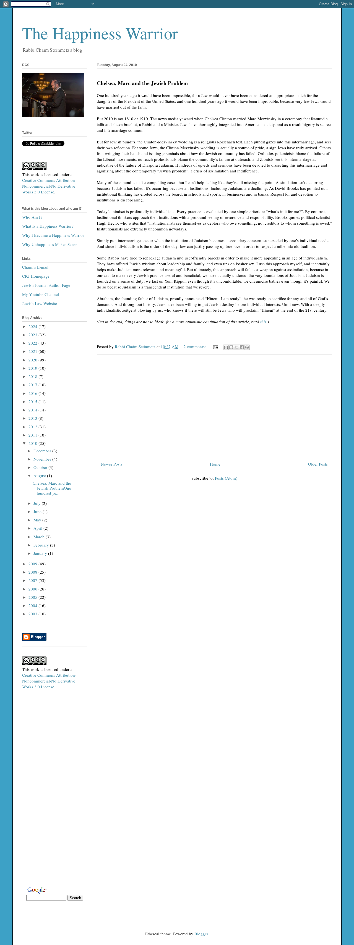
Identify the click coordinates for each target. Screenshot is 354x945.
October (40, 467)
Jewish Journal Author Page (46, 285)
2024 (33, 326)
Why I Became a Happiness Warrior (53, 235)
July (37, 503)
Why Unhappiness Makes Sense (49, 244)
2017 (33, 384)
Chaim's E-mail (35, 267)
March (39, 536)
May (37, 520)
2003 (33, 613)
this (263, 321)
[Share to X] (236, 347)
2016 (33, 393)
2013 (33, 418)
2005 (33, 597)
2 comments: (195, 346)
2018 (33, 376)
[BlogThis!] (231, 347)
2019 (33, 368)
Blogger (201, 933)
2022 (33, 343)
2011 (33, 435)
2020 (33, 360)
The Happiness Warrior (100, 33)
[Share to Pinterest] (247, 347)
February (41, 545)
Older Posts (318, 464)
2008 (33, 572)
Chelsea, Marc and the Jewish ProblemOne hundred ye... (52, 488)
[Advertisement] (214, 405)
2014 (33, 410)
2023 (33, 334)
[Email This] (226, 347)
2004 (33, 605)
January (40, 553)
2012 (33, 426)
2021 (33, 351)
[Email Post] (215, 346)
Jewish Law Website (39, 303)
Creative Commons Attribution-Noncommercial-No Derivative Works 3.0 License (49, 186)
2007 (33, 580)
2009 (33, 563)
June (38, 511)
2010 (33, 443)
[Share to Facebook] (241, 347)
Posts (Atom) (226, 478)
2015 (33, 401)
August (40, 475)
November (42, 459)
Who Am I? (32, 217)
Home (215, 464)
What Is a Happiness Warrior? (48, 226)
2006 (33, 589)
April (38, 528)
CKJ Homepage (36, 276)
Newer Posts (111, 464)
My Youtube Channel (40, 294)
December (42, 450)
